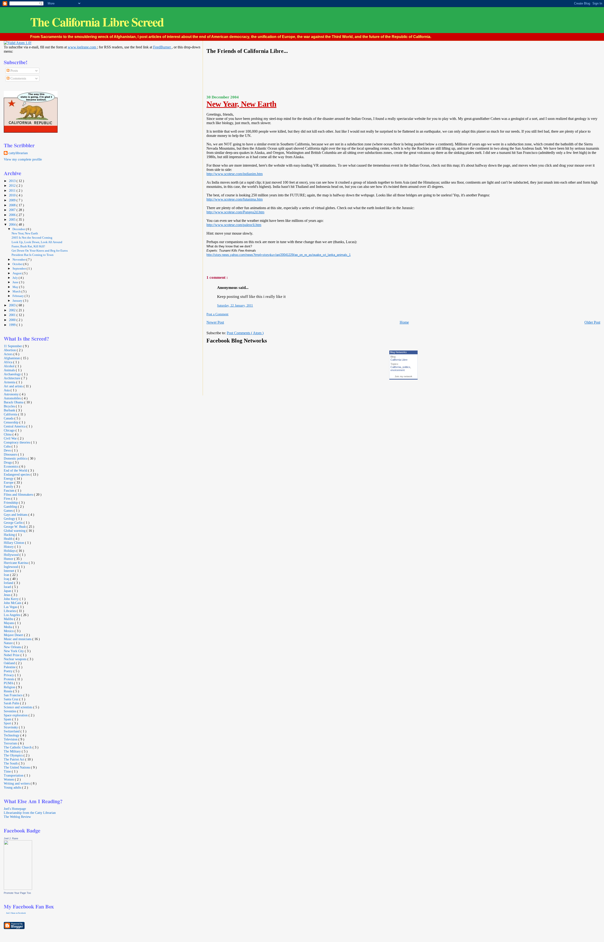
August (17, 273)
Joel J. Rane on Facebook (16, 913)
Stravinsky (11, 727)
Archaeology (13, 374)
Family (9, 486)
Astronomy (12, 394)
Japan (8, 591)
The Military (13, 751)
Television (11, 739)
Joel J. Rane (11, 838)
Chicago (10, 430)
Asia (7, 390)
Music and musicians (18, 639)
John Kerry (12, 599)
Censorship (11, 422)
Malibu (9, 619)
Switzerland (12, 731)
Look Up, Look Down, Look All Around (37, 242)
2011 (13, 190)
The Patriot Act (14, 759)
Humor (9, 559)
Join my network (403, 376)
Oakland (10, 663)
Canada (9, 418)
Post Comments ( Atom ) (245, 333)
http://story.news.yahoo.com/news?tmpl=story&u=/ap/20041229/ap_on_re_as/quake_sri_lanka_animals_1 (278, 255)
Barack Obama (14, 402)
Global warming (15, 530)
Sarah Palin (12, 703)
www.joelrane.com (82, 47)
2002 (13, 310)
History (9, 547)
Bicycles (10, 406)
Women (9, 779)
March (17, 291)
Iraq (7, 579)
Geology (10, 518)
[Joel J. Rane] (18, 889)
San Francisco (13, 695)
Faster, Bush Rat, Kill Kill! (28, 246)
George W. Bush (15, 526)
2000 (13, 320)
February (19, 296)
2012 (13, 185)
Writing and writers (17, 783)
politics (406, 367)
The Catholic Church (18, 747)
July (16, 277)
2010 (13, 195)
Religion (10, 687)
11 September (13, 346)
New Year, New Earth (241, 104)
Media (8, 627)
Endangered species (17, 474)
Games (9, 510)
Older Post (592, 322)
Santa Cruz (11, 699)
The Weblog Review (17, 817)
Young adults (13, 787)
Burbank (10, 410)
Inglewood (11, 567)
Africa (8, 362)
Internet (9, 571)
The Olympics (14, 755)
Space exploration (16, 715)
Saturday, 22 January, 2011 (235, 305)
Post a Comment (217, 314)
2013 (13, 181)
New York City (14, 651)
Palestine (10, 667)
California (395, 367)
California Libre (398, 359)
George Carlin (14, 522)
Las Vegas (11, 607)
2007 (13, 210)
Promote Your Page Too (17, 892)
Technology (12, 735)
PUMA (9, 683)
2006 (13, 215)
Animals (10, 370)
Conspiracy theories (17, 442)
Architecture (12, 378)
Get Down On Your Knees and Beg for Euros (40, 250)
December (19, 229)
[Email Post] (206, 266)
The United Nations (17, 767)
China (8, 434)
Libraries (10, 611)
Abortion (10, 350)
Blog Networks (398, 352)
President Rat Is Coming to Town (33, 255)
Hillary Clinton (14, 543)
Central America (15, 426)
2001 (13, 315)
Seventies (10, 711)
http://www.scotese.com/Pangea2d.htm (235, 212)
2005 (13, 219)
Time (8, 771)
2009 (13, 200)
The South (11, 763)
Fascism (9, 490)
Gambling (11, 506)
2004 (13, 224)
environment (397, 370)
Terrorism (11, 743)
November (19, 259)
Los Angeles (12, 615)
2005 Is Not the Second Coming (32, 237)
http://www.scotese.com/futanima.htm (234, 199)
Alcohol (9, 366)
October (18, 264)
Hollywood (12, 555)
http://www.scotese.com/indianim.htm (234, 174)
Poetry (8, 671)
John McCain (13, 603)
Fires (7, 498)
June (16, 282)
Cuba (8, 446)
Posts (13, 70)
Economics (11, 466)
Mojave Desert (14, 635)
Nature (9, 643)
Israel (8, 587)
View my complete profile (23, 159)
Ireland (9, 583)
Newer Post (215, 322)
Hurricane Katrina (16, 563)
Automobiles (13, 398)
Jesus (7, 595)
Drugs (8, 462)
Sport (8, 723)
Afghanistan (12, 358)
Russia (8, 691)
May (16, 287)
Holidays (10, 551)
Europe (9, 482)
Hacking (10, 534)
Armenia (10, 382)
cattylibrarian (18, 153)
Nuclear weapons (15, 659)
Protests (9, 679)
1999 (13, 325)
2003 (13, 305)
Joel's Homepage (15, 809)
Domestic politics (16, 458)
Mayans (9, 623)
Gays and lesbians (16, 514)
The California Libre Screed (97, 22)
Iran (7, 575)
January (18, 300)
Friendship (11, 502)
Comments (17, 78)
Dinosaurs (11, 454)
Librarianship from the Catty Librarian (30, 813)
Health (8, 539)
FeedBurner (162, 47)
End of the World (16, 470)
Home (404, 322)
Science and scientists (18, 707)
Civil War (11, 438)
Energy (9, 478)
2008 (13, 205)
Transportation (14, 775)
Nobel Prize (12, 655)
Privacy (9, 675)
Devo (8, 450)
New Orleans (13, 647)
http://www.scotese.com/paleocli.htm (233, 225)
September (20, 268)
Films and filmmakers (19, 494)
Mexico (9, 631)
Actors (8, 354)
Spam (8, 719)
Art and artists (14, 386)
